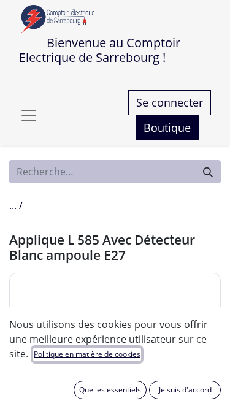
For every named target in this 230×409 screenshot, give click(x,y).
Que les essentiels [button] (110, 389)
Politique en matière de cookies (87, 354)
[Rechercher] (208, 171)
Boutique (167, 127)
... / (16, 205)
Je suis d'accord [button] (185, 389)
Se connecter (169, 102)
